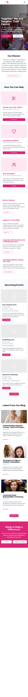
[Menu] (24, 2)
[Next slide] (25, 27)
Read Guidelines (8, 272)
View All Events (14, 394)
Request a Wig (6, 33)
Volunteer (14, 186)
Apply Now (6, 232)
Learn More (19, 33)
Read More (5, 439)
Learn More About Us (13, 76)
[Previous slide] (2, 27)
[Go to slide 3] (15, 48)
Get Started (7, 252)
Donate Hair (14, 119)
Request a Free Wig (20, 542)
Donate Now (14, 152)
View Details (6, 320)
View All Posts (14, 515)
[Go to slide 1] (12, 48)
